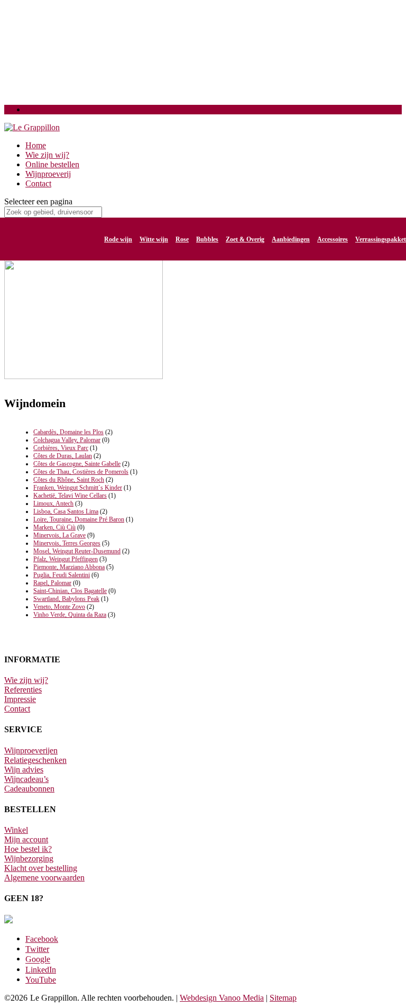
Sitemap (283, 997)
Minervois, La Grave (59, 535)
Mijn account (26, 839)
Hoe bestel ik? (28, 848)
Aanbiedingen (291, 239)
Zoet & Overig (245, 239)
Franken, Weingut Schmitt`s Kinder (77, 487)
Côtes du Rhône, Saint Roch (68, 479)
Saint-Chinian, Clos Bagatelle (70, 591)
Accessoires (332, 239)
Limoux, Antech (53, 503)
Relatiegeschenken (35, 760)
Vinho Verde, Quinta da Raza (69, 614)
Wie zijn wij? (47, 154)
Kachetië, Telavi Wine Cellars (70, 495)
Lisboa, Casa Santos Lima (65, 511)
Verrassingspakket (380, 239)
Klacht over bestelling (40, 868)
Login (35, 109)
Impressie (20, 699)
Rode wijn (118, 239)
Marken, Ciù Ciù (54, 527)
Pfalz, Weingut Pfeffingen (65, 559)
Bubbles (207, 239)
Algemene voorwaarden (44, 877)
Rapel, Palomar (52, 583)
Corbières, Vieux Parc (60, 448)
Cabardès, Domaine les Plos (68, 432)
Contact (38, 183)
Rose (182, 239)
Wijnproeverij (48, 173)
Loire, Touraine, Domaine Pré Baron (78, 519)
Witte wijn (154, 239)
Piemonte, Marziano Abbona (69, 567)
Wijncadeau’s (26, 779)
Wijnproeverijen (31, 750)
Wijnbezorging (28, 858)
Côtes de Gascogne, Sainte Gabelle (77, 463)
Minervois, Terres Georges (66, 543)
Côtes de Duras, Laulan (62, 456)
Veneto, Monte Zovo (59, 606)
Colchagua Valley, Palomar (66, 440)
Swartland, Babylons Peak (66, 599)
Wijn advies (23, 769)
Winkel (16, 829)
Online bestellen (52, 164)
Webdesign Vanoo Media (222, 997)
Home (35, 145)
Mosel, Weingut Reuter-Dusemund (77, 551)
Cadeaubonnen (29, 788)
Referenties (23, 689)
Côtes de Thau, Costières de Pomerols (80, 471)
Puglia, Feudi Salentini (61, 575)
